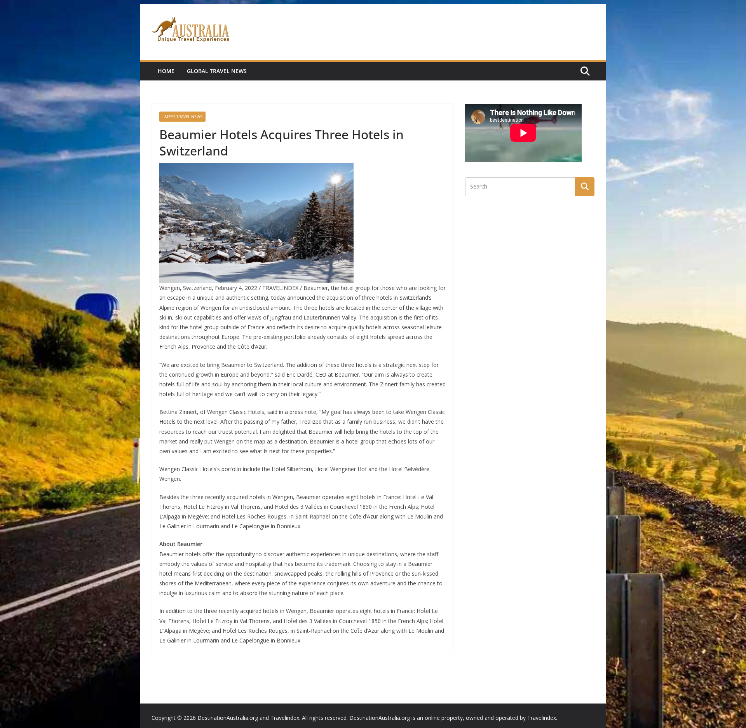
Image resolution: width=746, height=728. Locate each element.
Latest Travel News (182, 116)
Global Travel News (217, 71)
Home (166, 71)
